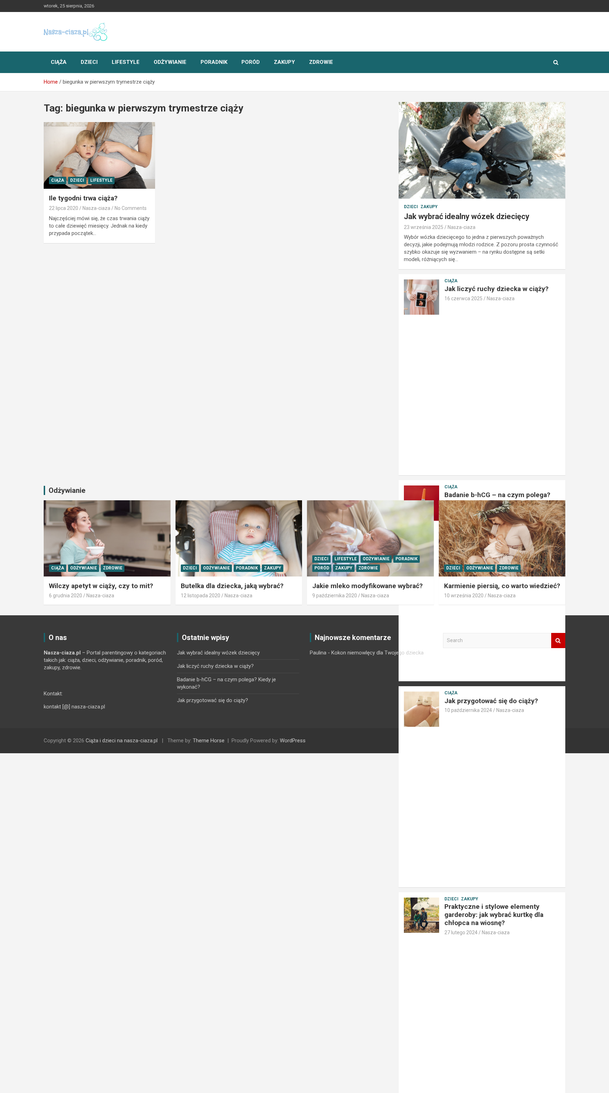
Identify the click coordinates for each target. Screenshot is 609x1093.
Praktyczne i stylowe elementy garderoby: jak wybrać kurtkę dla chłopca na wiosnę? (493, 914)
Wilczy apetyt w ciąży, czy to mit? (101, 586)
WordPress (293, 740)
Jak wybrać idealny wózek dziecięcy (466, 216)
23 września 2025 (423, 227)
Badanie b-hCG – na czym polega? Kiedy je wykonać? (497, 499)
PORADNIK (214, 62)
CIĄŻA (59, 62)
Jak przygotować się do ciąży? (212, 700)
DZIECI (89, 62)
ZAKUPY (284, 62)
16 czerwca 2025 (463, 298)
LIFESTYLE (126, 62)
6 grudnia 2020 (65, 595)
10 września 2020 (464, 595)
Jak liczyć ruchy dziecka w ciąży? (496, 289)
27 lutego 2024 (461, 932)
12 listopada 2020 (200, 595)
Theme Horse (208, 740)
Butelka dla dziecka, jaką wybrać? (232, 586)
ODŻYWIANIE (170, 62)
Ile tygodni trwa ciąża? (83, 198)
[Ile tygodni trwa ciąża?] (99, 155)
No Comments (131, 208)
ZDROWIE (321, 62)
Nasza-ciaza (96, 208)
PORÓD (250, 62)
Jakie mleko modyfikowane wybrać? (367, 586)
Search (558, 640)
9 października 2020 (334, 595)
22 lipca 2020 (63, 208)
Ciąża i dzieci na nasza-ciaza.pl (122, 740)
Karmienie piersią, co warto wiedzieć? (502, 586)
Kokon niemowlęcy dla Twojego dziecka (377, 653)
